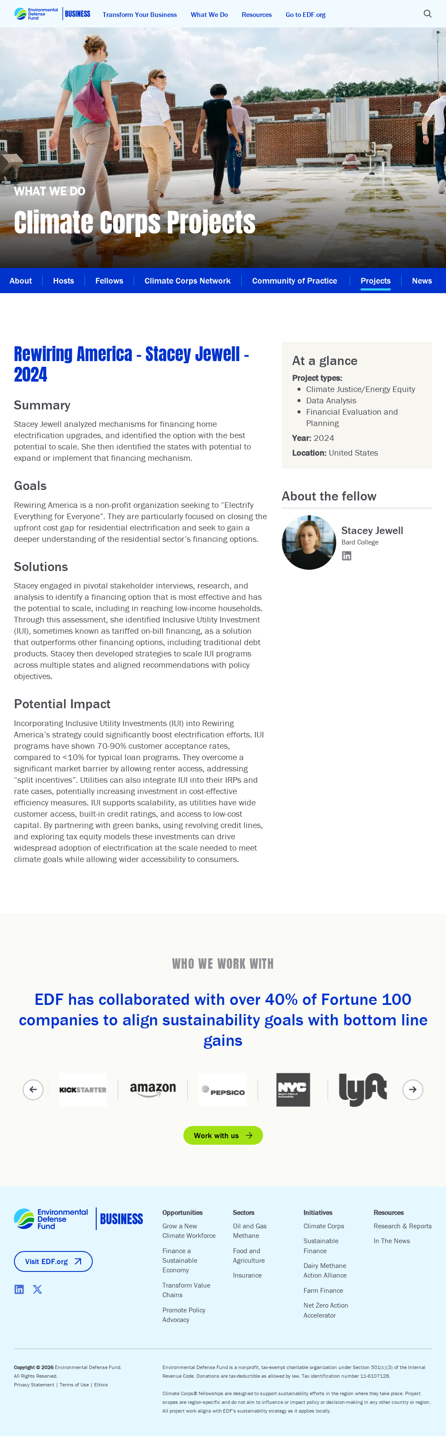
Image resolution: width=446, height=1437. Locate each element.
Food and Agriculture (249, 1255)
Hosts (63, 280)
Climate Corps (324, 1225)
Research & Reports (403, 1225)
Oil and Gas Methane (250, 1230)
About (21, 280)
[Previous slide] (33, 1089)
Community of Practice (295, 280)
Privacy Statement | (37, 1384)
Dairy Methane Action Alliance (325, 1270)
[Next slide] (412, 1089)
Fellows (109, 280)
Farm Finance (323, 1290)
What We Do (209, 14)
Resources (257, 14)
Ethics (101, 1384)
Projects (376, 280)
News (422, 280)
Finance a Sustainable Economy (179, 1260)
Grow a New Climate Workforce (189, 1230)
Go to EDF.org (305, 14)
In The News (392, 1240)
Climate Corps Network (188, 280)
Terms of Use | (77, 1384)
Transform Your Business (140, 14)
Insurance (247, 1275)
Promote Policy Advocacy (184, 1314)
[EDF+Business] (52, 13)
